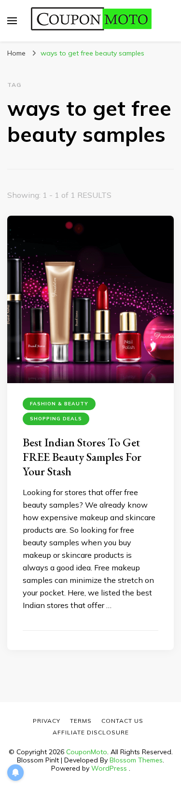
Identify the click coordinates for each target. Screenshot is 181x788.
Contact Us (122, 720)
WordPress (109, 768)
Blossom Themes (136, 760)
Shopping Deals (56, 418)
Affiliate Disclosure (91, 732)
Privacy (46, 720)
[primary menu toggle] (12, 20)
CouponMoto (86, 751)
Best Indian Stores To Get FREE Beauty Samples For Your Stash (82, 457)
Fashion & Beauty (59, 404)
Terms (81, 720)
